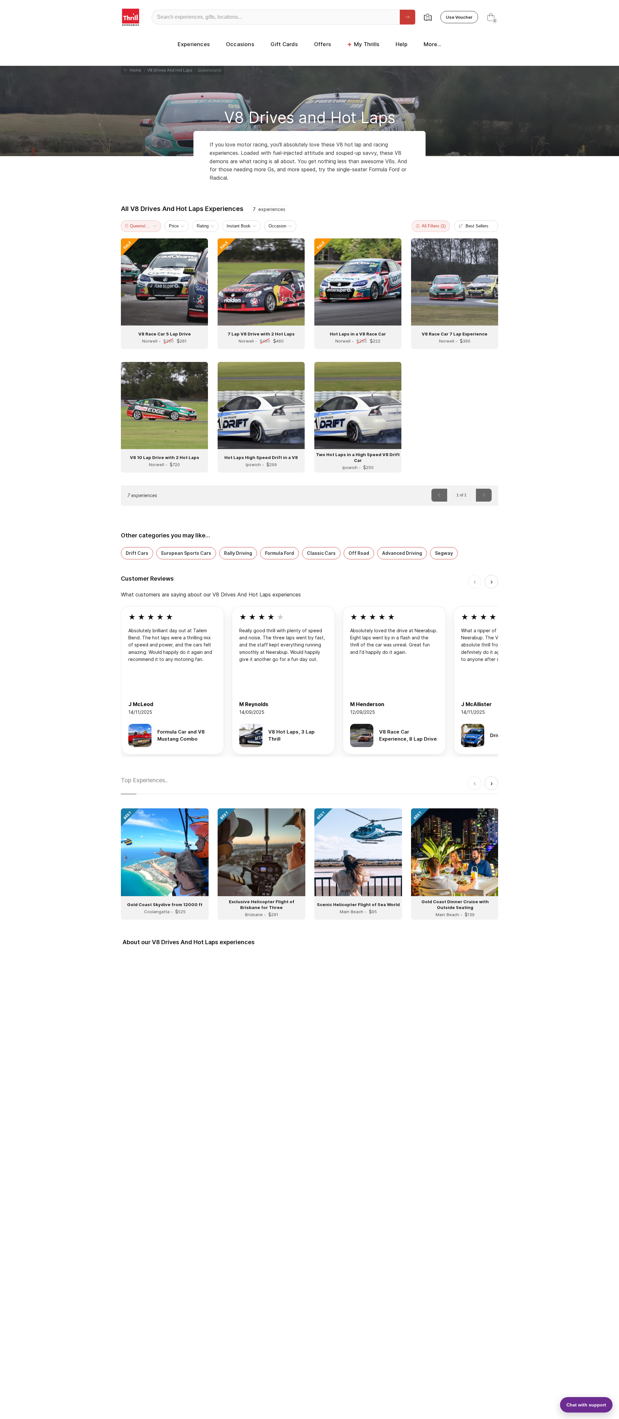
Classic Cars (321, 553)
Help (402, 44)
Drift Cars (137, 553)
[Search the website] (407, 17)
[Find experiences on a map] (427, 17)
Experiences (194, 44)
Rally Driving (238, 553)
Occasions (240, 44)
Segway (444, 553)
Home (134, 70)
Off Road (359, 553)
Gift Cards (284, 44)
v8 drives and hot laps (169, 70)
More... (432, 44)
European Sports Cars (186, 553)
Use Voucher (459, 17)
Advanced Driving (402, 553)
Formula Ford (279, 553)
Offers (322, 44)
